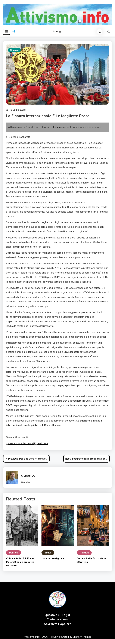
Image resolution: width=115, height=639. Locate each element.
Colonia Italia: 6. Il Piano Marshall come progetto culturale (20, 562)
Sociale (14, 50)
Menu (55, 31)
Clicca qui (57, 127)
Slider (47, 552)
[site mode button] (99, 31)
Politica (13, 552)
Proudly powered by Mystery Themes (70, 636)
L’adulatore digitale (52, 558)
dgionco (28, 475)
